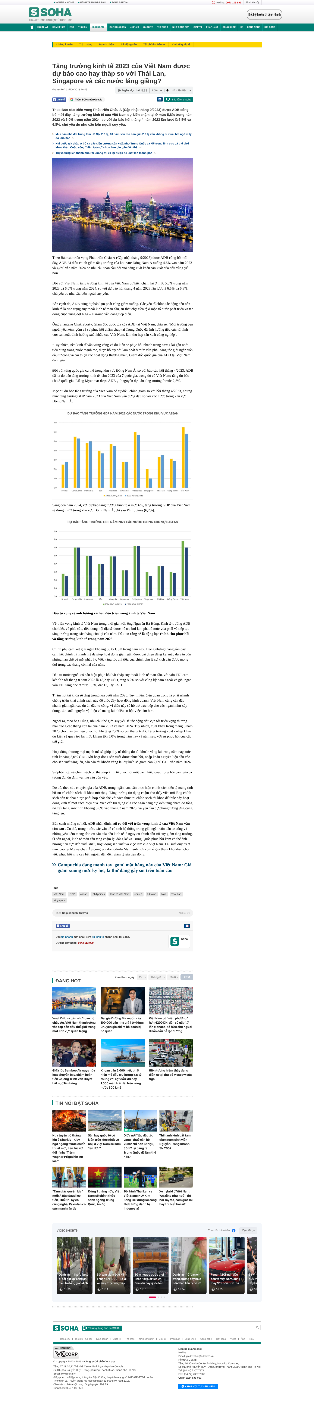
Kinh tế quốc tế (181, 44)
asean (83, 894)
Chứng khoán (64, 44)
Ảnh (243, 1339)
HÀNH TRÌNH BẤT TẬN (93, 2)
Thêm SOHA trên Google (88, 99)
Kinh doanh (98, 27)
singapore (59, 900)
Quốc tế (148, 27)
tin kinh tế (98, 936)
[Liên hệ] (187, 926)
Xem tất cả (248, 1230)
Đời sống (269, 27)
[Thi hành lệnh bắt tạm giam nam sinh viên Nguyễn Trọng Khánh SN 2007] (176, 1120)
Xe (241, 27)
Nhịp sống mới (180, 27)
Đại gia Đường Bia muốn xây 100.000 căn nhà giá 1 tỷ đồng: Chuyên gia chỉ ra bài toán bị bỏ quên (122, 1024)
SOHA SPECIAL (120, 2)
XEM (187, 977)
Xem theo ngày (124, 977)
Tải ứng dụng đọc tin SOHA (103, 1328)
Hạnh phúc (58, 27)
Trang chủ (65, 1339)
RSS (251, 1339)
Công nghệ (253, 27)
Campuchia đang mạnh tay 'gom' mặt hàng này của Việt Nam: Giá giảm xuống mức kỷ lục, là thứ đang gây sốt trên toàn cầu (124, 867)
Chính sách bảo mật (189, 1377)
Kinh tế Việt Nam (119, 894)
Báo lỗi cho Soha (181, 99)
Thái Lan (176, 894)
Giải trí (197, 27)
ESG (71, 27)
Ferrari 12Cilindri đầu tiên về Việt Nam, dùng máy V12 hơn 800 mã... (226, 1279)
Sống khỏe (229, 27)
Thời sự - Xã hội (83, 1339)
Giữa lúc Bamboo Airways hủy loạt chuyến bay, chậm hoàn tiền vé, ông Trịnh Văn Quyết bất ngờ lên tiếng (73, 1077)
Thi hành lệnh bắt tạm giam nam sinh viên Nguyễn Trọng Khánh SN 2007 (175, 1141)
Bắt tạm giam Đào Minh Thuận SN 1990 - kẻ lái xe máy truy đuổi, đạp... (112, 1279)
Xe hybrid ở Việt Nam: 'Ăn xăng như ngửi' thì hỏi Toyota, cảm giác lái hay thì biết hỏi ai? (176, 1197)
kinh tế (103, 283)
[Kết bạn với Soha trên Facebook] (174, 941)
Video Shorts (67, 1230)
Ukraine (151, 894)
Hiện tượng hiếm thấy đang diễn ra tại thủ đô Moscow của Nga (170, 1075)
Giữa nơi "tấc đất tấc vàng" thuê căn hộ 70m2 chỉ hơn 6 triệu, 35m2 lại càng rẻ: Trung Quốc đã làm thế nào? (140, 1146)
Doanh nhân (106, 44)
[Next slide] (252, 1267)
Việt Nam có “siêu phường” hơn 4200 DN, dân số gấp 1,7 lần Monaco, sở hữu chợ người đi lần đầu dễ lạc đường (170, 1024)
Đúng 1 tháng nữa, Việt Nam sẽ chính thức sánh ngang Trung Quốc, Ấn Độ (104, 1197)
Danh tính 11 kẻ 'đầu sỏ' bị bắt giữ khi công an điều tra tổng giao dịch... (74, 1279)
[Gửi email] (160, 99)
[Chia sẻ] (59, 99)
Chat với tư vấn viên (200, 1386)
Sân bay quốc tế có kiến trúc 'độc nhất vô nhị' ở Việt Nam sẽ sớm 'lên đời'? (104, 1141)
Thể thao (162, 27)
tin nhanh (67, 936)
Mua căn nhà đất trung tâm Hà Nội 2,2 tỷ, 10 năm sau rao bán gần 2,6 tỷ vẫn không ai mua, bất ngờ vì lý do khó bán (124, 136)
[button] (152, 1297)
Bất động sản (118, 27)
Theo (123, 912)
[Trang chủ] (50, 14)
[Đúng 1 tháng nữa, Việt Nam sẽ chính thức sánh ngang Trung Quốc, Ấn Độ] (105, 1177)
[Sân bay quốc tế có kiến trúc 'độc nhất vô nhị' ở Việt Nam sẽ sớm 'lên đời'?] (105, 1120)
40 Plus (134, 27)
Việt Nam (71, 283)
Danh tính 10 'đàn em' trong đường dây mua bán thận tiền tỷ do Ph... (188, 1279)
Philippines (98, 894)
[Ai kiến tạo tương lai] (263, 14)
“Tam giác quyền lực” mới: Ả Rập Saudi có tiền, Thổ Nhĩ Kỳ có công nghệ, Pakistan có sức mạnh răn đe (69, 1199)
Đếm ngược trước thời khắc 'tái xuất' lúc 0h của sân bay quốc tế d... (150, 1279)
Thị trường (85, 44)
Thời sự (82, 27)
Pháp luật (212, 27)
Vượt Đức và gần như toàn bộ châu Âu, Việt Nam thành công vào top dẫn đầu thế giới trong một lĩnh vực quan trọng (74, 1024)
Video (233, 1339)
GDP (72, 894)
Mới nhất (42, 27)
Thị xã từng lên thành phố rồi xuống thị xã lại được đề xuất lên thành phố (104, 153)
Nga (163, 894)
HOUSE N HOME (65, 2)
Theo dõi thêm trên (219, 1230)
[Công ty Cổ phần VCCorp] (105, 1352)
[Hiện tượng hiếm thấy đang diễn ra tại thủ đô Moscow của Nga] (171, 1053)
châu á (138, 894)
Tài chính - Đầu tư (154, 44)
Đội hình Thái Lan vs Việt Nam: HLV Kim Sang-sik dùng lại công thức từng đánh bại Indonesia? (140, 1199)
